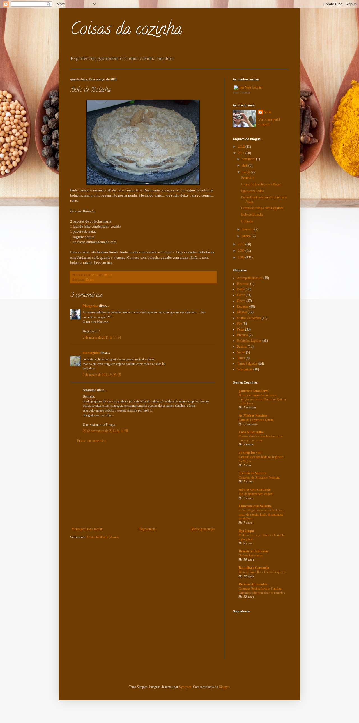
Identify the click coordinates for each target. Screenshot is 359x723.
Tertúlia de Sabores (252, 473)
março (246, 172)
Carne (241, 295)
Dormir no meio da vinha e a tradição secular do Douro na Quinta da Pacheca (262, 399)
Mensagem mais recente (87, 529)
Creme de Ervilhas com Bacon (261, 184)
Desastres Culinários (253, 551)
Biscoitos (243, 284)
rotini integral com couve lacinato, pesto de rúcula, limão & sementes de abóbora (261, 514)
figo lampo (246, 531)
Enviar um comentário (91, 441)
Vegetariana (244, 369)
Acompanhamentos (250, 278)
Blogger (224, 687)
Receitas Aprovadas (253, 584)
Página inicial (147, 529)
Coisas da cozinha (126, 30)
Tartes (241, 358)
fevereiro (248, 229)
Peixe (240, 329)
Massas (242, 312)
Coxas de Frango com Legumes (262, 208)
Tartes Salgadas (247, 364)
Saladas (242, 346)
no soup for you (250, 452)
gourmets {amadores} (254, 391)
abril (245, 165)
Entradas (242, 306)
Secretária (247, 178)
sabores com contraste (254, 489)
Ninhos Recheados (251, 555)
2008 (241, 257)
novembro (249, 159)
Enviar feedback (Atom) (103, 537)
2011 (241, 153)
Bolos (241, 289)
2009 (241, 251)
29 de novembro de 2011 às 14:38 (105, 431)
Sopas (241, 352)
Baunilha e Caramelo (254, 568)
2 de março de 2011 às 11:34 (102, 337)
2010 (241, 244)
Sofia (267, 112)
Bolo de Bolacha (252, 214)
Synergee (185, 687)
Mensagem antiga (203, 529)
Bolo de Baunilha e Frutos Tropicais (262, 572)
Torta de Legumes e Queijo (256, 419)
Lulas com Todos (252, 191)
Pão (239, 323)
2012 (241, 147)
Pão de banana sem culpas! (256, 493)
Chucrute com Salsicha (255, 506)
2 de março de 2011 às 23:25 (102, 375)
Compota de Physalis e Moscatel (259, 477)
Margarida (90, 306)
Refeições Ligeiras (249, 341)
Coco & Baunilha (251, 432)
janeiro (247, 236)
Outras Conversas (249, 318)
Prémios (242, 335)
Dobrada (247, 221)
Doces (90, 279)
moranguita (91, 353)
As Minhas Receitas (253, 415)
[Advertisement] (143, 485)
